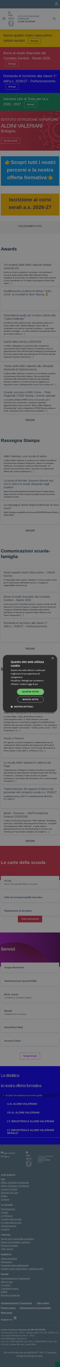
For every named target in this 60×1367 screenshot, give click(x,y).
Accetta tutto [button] (30, 691)
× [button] (52, 658)
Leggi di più (33, 684)
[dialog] (30, 683)
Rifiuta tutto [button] (30, 699)
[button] (22, 706)
